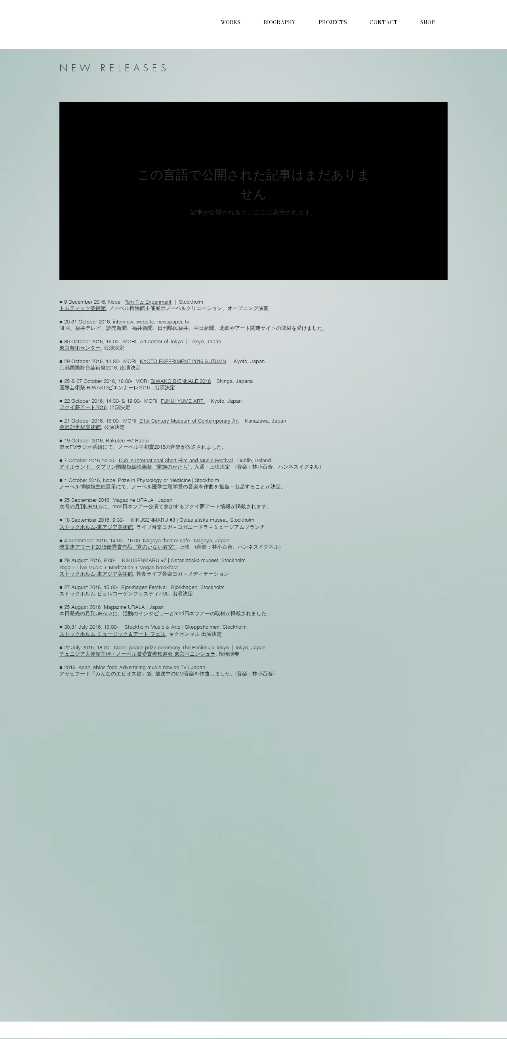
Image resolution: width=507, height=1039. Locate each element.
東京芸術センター (80, 347)
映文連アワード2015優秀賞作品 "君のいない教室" (117, 546)
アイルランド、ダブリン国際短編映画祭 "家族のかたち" (125, 466)
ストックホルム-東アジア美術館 (96, 527)
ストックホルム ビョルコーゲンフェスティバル (114, 593)
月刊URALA (88, 506)
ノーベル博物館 (77, 486)
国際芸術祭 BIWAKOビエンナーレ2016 (104, 387)
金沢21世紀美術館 (80, 427)
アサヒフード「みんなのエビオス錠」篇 (105, 673)
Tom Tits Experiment (148, 301)
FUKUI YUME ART (183, 401)
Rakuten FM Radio (127, 440)
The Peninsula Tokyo (206, 647)
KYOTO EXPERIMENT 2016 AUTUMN (183, 361)
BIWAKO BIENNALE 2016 (181, 381)
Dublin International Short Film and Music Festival (176, 460)
